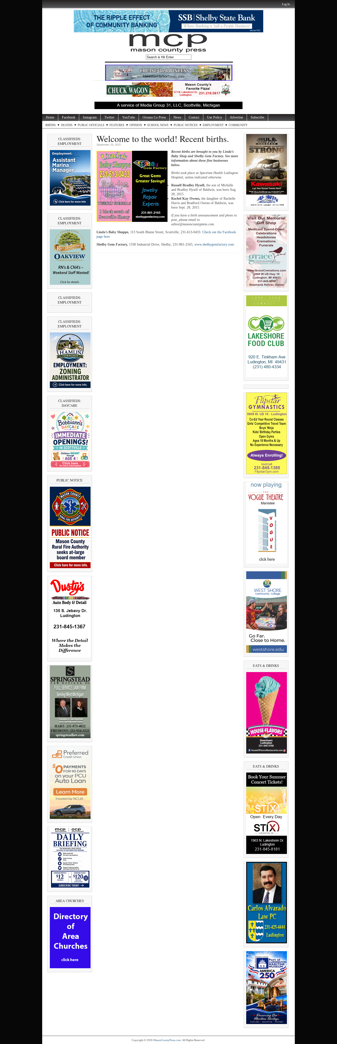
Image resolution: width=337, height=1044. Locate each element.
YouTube (128, 117)
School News (157, 125)
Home (50, 117)
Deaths (67, 125)
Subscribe (257, 117)
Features (117, 125)
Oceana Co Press (154, 117)
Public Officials (91, 125)
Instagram (90, 117)
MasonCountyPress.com (167, 1040)
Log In (286, 4)
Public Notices (186, 125)
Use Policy (214, 117)
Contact (194, 117)
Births (50, 125)
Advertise (236, 117)
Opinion (136, 125)
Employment (213, 125)
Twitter (109, 117)
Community (238, 125)
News (177, 117)
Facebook (68, 117)
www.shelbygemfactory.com (214, 244)
